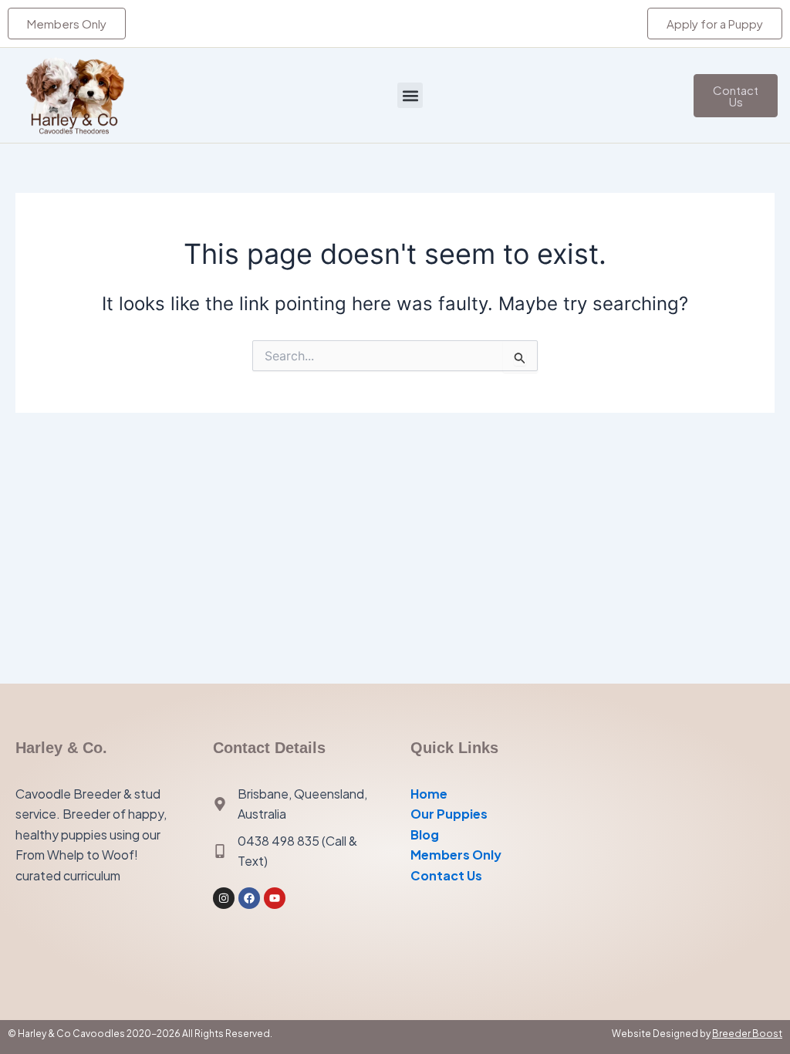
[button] (410, 95)
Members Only (455, 854)
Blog (424, 834)
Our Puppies (449, 814)
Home (428, 793)
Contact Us (446, 875)
